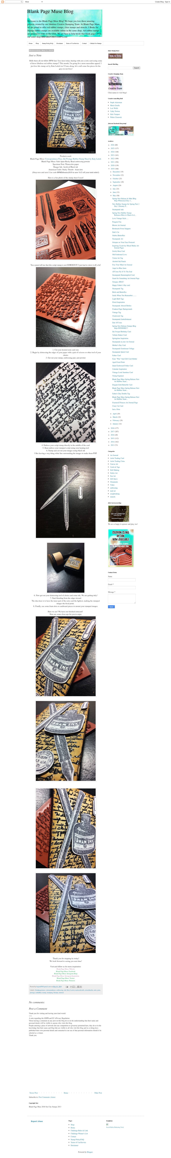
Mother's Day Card (119, 345)
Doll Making (114, 470)
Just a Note (116, 409)
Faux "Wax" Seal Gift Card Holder (124, 359)
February (116, 420)
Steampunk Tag (117, 288)
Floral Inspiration (118, 302)
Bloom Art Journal (119, 225)
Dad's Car (115, 232)
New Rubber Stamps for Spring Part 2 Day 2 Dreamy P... (125, 205)
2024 (113, 152)
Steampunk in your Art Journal (123, 341)
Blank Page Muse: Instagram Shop (65, 973)
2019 (113, 168)
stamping (50, 993)
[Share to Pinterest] (80, 987)
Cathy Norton (115, 111)
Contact (84, 43)
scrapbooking (115, 494)
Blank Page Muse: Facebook (65, 971)
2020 (113, 165)
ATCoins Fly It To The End (122, 271)
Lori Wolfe (114, 108)
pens (98, 990)
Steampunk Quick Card (120, 352)
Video (112, 485)
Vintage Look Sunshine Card (122, 372)
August (115, 185)
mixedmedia (89, 990)
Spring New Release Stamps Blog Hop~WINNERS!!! (124, 327)
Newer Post (34, 1093)
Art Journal (114, 455)
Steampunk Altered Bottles (121, 305)
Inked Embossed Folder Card (122, 365)
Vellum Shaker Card (119, 335)
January (116, 424)
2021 (113, 162)
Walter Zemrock (116, 117)
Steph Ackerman (116, 102)
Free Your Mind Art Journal (122, 265)
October (116, 178)
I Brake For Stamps (96, 43)
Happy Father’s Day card (121, 285)
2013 (113, 445)
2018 (113, 428)
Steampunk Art (117, 239)
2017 (113, 431)
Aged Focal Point (118, 362)
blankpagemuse (40, 990)
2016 (113, 435)
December (116, 171)
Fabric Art (114, 473)
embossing (59, 990)
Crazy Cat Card (117, 406)
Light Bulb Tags (118, 299)
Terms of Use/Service (72, 43)
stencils (112, 497)
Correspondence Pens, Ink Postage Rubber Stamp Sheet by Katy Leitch (73, 159)
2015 (113, 438)
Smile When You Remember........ (124, 295)
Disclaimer (59, 43)
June (114, 192)
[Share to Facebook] (78, 987)
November (117, 175)
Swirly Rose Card (118, 251)
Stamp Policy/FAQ (47, 43)
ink (65, 990)
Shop (37, 43)
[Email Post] (66, 987)
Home (30, 43)
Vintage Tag (116, 312)
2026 (113, 145)
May (114, 195)
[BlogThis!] (73, 987)
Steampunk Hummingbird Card (123, 275)
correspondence (51, 990)
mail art (113, 491)
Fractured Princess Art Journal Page (125, 402)
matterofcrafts (79, 990)
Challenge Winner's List (79, 1133)
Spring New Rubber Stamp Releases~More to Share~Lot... (124, 214)
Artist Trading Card (117, 458)
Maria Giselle (115, 105)
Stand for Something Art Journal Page (125, 278)
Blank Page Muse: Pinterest (65, 980)
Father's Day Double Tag (121, 393)
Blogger (90, 1152)
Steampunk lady (118, 209)
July (114, 189)
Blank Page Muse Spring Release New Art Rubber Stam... (125, 380)
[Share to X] (76, 987)
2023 (113, 155)
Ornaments (114, 482)
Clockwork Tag (117, 316)
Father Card (116, 355)
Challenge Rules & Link (79, 1130)
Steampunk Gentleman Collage (123, 348)
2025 (113, 148)
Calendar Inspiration (119, 369)
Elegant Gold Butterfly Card (122, 385)
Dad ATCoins (117, 322)
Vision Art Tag (117, 258)
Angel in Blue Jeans (119, 268)
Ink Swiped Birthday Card (121, 331)
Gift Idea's (114, 479)
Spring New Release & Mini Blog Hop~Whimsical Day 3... (124, 199)
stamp (44, 993)
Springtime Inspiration (120, 338)
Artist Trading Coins (117, 461)
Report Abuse (37, 1121)
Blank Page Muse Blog (50, 11)
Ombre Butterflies (118, 235)
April (115, 413)
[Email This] (71, 987)
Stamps (55, 993)
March (115, 417)
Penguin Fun (116, 222)
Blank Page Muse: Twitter (65, 978)
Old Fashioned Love (119, 254)
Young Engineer (118, 376)
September (117, 182)
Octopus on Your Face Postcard (123, 242)
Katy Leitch (70, 990)
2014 (113, 442)
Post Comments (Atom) (47, 1097)
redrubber (38, 993)
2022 (113, 158)
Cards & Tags (115, 467)
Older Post (98, 1093)
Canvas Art (114, 464)
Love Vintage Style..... (120, 218)
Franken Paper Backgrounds (122, 309)
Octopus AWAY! (118, 282)
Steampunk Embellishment (121, 319)
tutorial (61, 993)
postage (32, 993)
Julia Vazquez (115, 114)
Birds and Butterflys (119, 292)
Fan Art (113, 476)
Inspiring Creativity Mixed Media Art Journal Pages (125, 246)
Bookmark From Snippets (121, 228)
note (95, 990)
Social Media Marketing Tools (115, 1127)
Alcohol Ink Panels (119, 261)
